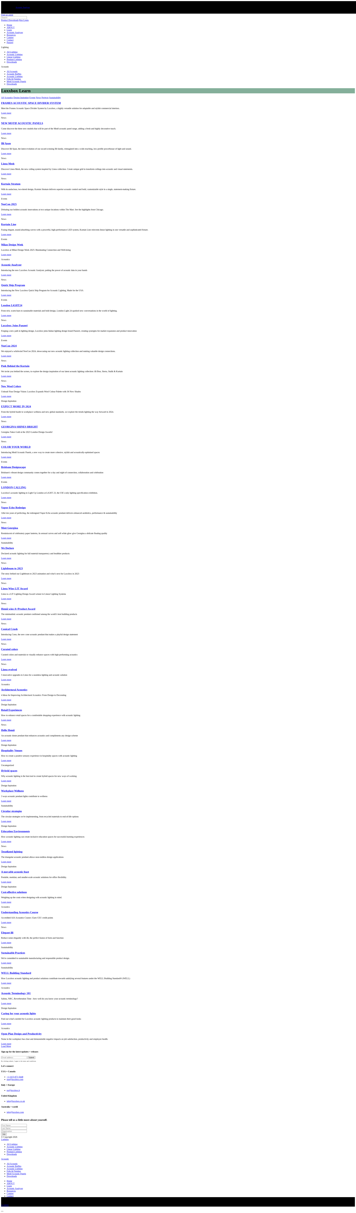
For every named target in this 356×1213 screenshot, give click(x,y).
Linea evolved (9, 669)
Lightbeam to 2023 (12, 568)
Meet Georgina (9, 527)
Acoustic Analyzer (23, 7)
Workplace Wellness (12, 790)
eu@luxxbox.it (13, 1090)
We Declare (7, 548)
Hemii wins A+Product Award (18, 608)
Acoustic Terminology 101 (16, 993)
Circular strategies (11, 811)
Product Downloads (10, 20)
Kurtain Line (8, 224)
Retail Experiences (11, 710)
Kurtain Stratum (10, 183)
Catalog (10, 37)
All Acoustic (12, 71)
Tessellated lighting (12, 851)
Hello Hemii (8, 730)
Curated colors (9, 649)
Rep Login (24, 20)
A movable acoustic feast (15, 871)
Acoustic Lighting (15, 54)
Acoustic (5, 1159)
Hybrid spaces (9, 770)
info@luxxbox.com (15, 1112)
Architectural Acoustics (14, 689)
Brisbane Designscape (13, 467)
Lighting (5, 1139)
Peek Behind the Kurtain (15, 365)
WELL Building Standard (16, 972)
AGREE (5, 1205)
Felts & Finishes (14, 79)
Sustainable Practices (13, 952)
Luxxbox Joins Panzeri (14, 325)
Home (9, 25)
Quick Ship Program (13, 285)
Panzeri (10, 42)
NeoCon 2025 (9, 204)
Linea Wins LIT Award (14, 588)
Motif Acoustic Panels (16, 81)
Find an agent (7, 15)
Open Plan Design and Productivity (21, 1033)
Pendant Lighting (14, 59)
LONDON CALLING (13, 487)
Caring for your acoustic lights (18, 1013)
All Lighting (12, 52)
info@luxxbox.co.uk (16, 1101)
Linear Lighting (13, 57)
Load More (6, 1046)
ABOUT (11, 27)
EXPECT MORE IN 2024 (16, 406)
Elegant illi (7, 932)
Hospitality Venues (11, 750)
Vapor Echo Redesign (13, 507)
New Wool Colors (11, 386)
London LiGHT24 (11, 305)
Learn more (6, 194)
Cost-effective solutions (14, 892)
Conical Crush (9, 629)
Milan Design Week (12, 244)
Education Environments (15, 831)
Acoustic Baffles (14, 74)
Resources (11, 35)
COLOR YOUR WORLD (16, 446)
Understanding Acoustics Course (19, 912)
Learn (9, 30)
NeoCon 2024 (9, 345)
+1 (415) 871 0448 (15, 1077)
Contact (10, 40)
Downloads (12, 62)
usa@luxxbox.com (15, 1079)
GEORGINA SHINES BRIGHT (19, 426)
